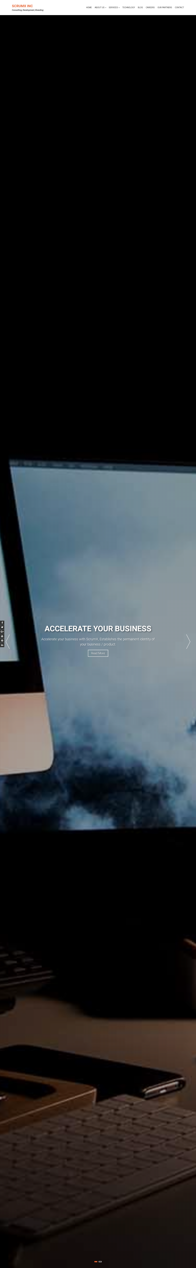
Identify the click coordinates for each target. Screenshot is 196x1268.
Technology (128, 7)
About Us (99, 7)
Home (89, 7)
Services (113, 7)
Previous (8, 641)
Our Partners (165, 7)
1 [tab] (95, 1261)
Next (188, 641)
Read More (98, 656)
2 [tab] (100, 1261)
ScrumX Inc (22, 6)
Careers (150, 7)
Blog (140, 7)
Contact (179, 7)
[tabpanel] (98, 641)
